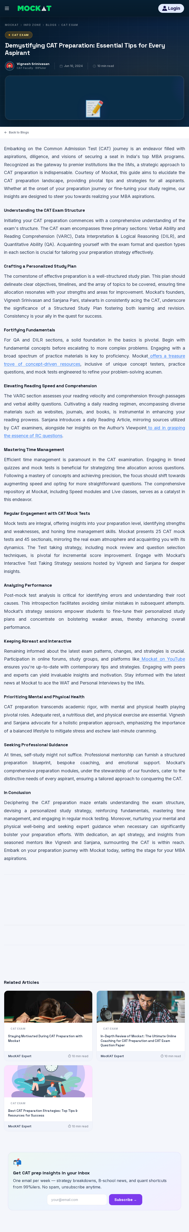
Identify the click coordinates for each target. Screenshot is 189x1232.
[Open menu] (7, 8)
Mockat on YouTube (162, 659)
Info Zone (32, 25)
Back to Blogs (19, 132)
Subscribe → (125, 1200)
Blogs (51, 25)
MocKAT (12, 25)
